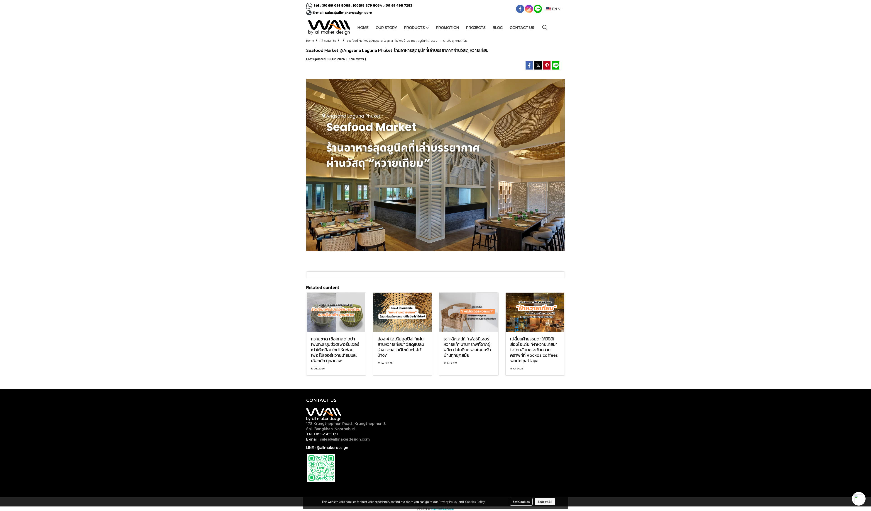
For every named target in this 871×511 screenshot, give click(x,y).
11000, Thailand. (372, 429)
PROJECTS (476, 27)
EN (554, 9)
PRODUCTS (415, 27)
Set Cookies (521, 501)
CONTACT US (522, 27)
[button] (545, 27)
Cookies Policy (475, 501)
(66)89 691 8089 (336, 5)
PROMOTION (447, 27)
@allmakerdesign (332, 447)
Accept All (545, 501)
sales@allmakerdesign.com (348, 12)
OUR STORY (386, 27)
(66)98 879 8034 (367, 5)
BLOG (498, 27)
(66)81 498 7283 (398, 5)
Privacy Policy (448, 501)
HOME (363, 27)
